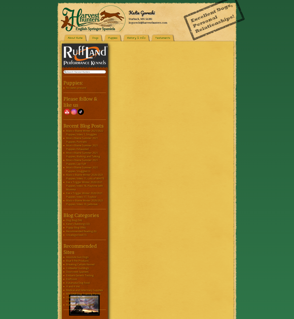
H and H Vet (73, 286)
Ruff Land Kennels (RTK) (80, 304)
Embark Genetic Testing (80, 275)
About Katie (75, 38)
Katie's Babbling (75, 224)
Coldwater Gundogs (77, 268)
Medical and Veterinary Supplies (84, 290)
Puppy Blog (72, 227)
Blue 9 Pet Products (77, 260)
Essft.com (71, 279)
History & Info (136, 38)
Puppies (112, 38)
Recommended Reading (79, 231)
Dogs (95, 38)
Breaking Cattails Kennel (80, 264)
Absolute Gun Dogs (77, 257)
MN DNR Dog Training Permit (83, 293)
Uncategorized (74, 235)
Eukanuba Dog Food (78, 282)
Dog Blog (71, 220)
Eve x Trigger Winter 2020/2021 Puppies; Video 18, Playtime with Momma (84, 185)
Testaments (162, 38)
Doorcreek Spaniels (77, 271)
